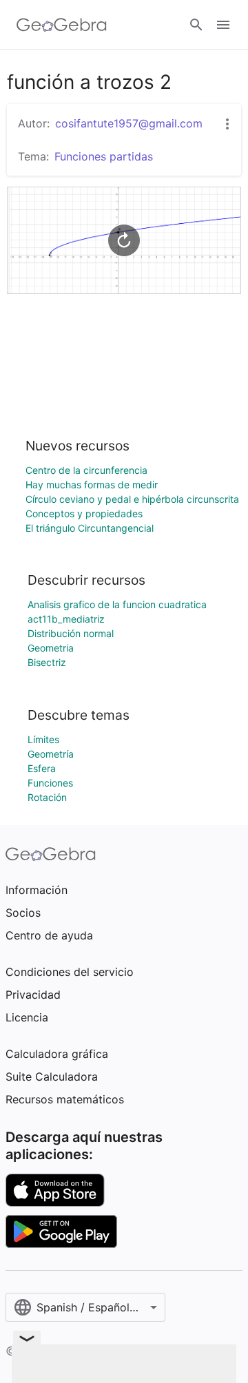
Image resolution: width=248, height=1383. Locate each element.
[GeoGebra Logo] (62, 25)
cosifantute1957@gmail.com (129, 123)
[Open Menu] (223, 25)
